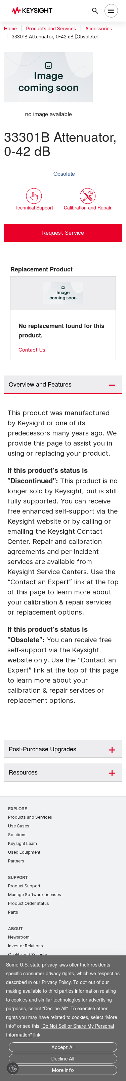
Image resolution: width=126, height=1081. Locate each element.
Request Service (63, 232)
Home (10, 28)
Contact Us (31, 350)
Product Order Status (28, 902)
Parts (13, 910)
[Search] (95, 11)
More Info (63, 1070)
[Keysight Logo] (34, 11)
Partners (16, 859)
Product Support (24, 884)
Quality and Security (27, 953)
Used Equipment (24, 850)
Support (18, 875)
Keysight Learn (22, 842)
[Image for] (63, 293)
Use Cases (18, 824)
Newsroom (19, 935)
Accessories (98, 28)
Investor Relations (25, 944)
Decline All (62, 1058)
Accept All (63, 1047)
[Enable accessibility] (13, 1068)
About (15, 926)
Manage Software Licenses (34, 893)
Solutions (17, 833)
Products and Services (51, 28)
